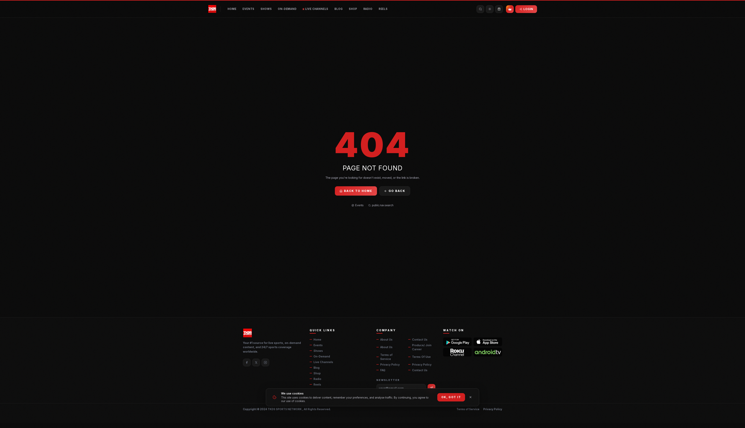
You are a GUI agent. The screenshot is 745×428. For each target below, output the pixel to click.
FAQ (382, 370)
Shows (266, 8)
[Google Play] (457, 341)
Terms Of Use (421, 356)
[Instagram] (265, 362)
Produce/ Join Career (421, 347)
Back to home (358, 190)
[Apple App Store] (488, 341)
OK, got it (451, 397)
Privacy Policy (390, 364)
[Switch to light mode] (490, 9)
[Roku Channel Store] (457, 352)
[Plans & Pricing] (510, 9)
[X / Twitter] (256, 362)
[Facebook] (247, 362)
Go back (397, 190)
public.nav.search (382, 205)
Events (248, 8)
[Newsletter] (431, 388)
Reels (383, 8)
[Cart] (499, 9)
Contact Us (419, 339)
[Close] (470, 397)
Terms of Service (386, 357)
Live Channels (316, 8)
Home (232, 8)
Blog (338, 8)
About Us (386, 339)
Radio (367, 8)
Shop (353, 8)
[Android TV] (488, 352)
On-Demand (287, 8)
